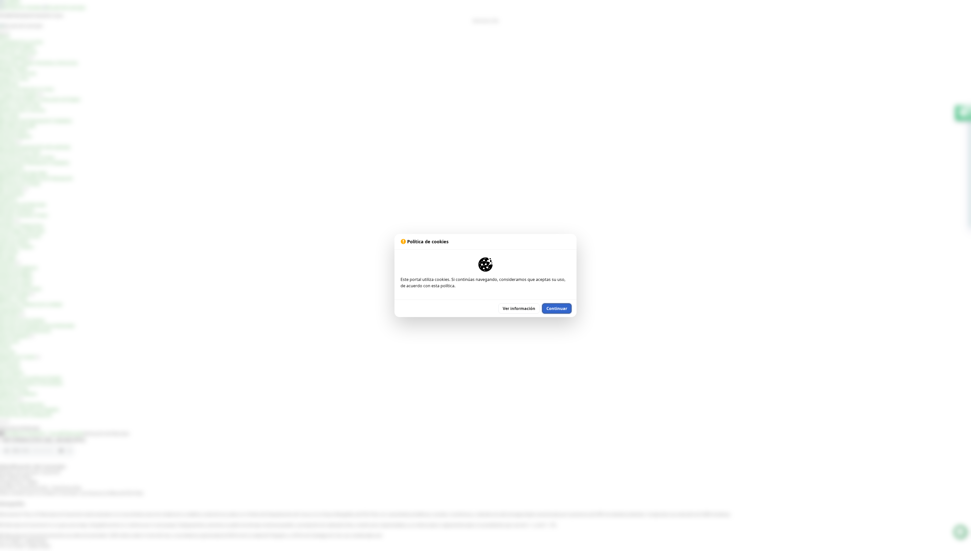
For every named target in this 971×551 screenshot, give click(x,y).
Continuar (556, 308)
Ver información (519, 308)
